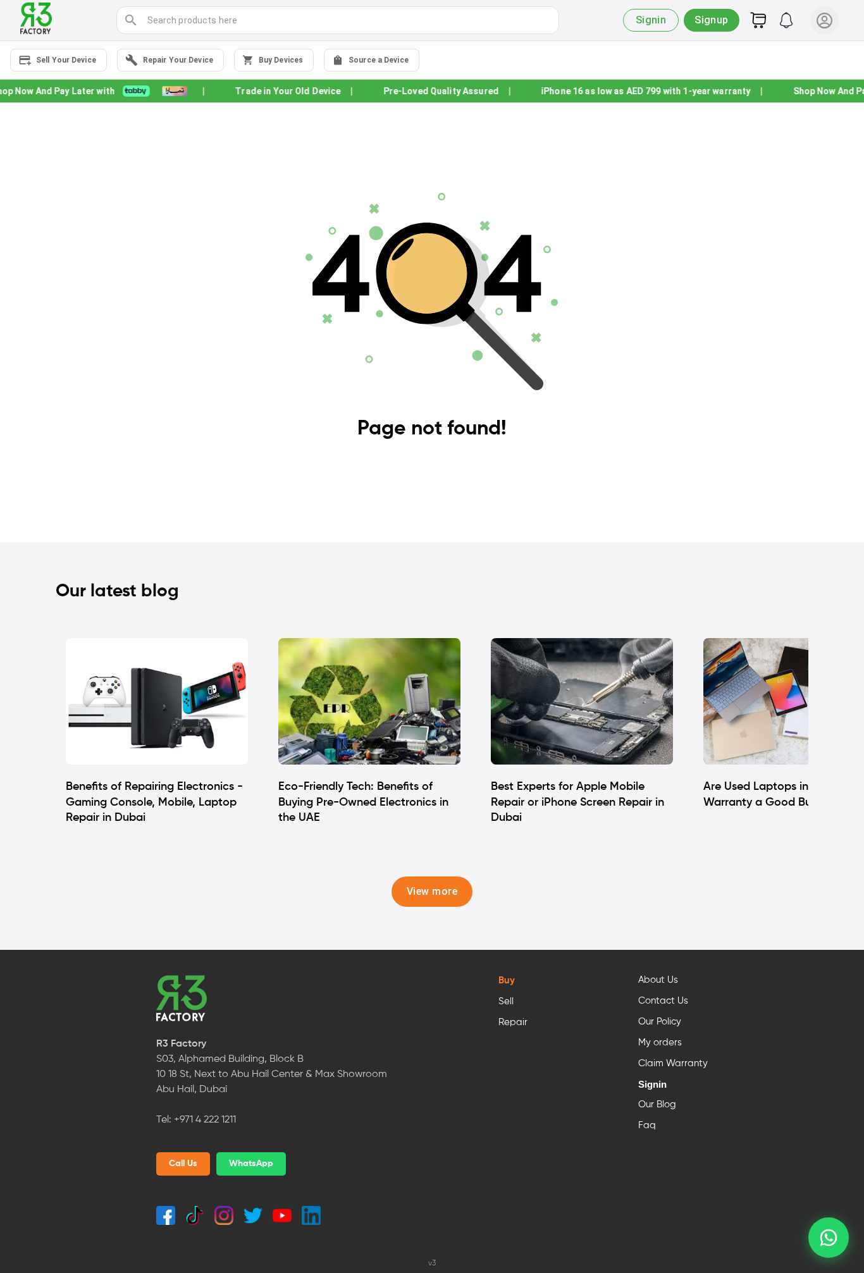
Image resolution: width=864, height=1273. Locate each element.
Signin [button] (651, 20)
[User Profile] (824, 20)
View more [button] (432, 891)
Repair (513, 1022)
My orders (660, 1042)
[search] (131, 20)
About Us (658, 980)
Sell (506, 1001)
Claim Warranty (673, 1063)
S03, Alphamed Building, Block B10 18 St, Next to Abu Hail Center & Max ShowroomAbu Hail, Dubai (271, 1074)
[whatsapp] (828, 1237)
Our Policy (659, 1022)
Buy (506, 980)
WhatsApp (251, 1163)
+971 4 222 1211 (205, 1120)
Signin (652, 1084)
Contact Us (663, 1001)
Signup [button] (711, 20)
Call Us (183, 1163)
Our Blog (657, 1104)
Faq (647, 1125)
